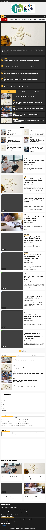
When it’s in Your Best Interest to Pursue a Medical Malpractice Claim (21, 73)
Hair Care (6, 85)
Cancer (2, 398)
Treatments (32, 145)
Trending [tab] (38, 91)
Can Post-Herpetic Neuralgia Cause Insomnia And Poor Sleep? (33, 277)
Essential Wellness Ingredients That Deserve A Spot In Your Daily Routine (22, 60)
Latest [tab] (8, 91)
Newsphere (26, 528)
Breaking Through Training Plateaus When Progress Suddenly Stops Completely (14, 149)
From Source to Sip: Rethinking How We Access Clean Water (33, 316)
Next (25, 351)
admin (9, 53)
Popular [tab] (23, 91)
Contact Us (3, 525)
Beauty (25, 330)
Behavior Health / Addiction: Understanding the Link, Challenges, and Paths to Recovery (37, 149)
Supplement (6, 77)
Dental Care (3, 400)
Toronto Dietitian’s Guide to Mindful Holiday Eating (33, 297)
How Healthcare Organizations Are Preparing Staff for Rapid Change (21, 67)
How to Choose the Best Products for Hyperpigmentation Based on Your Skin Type (33, 335)
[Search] (44, 16)
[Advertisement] (11, 448)
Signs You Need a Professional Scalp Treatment (16, 86)
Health (5, 58)
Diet (24, 312)
